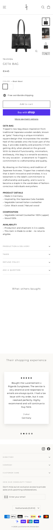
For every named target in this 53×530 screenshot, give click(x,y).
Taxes (6, 254)
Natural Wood (11, 86)
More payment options (26, 119)
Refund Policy (11, 262)
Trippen (8, 59)
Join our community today (17, 482)
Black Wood (5, 86)
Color (12, 81)
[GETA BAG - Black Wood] (4, 340)
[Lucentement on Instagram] (43, 448)
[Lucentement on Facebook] (48, 448)
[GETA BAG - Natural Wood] (7, 340)
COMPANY (7, 465)
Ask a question (11, 270)
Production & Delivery (16, 246)
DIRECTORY (8, 457)
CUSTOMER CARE (11, 473)
